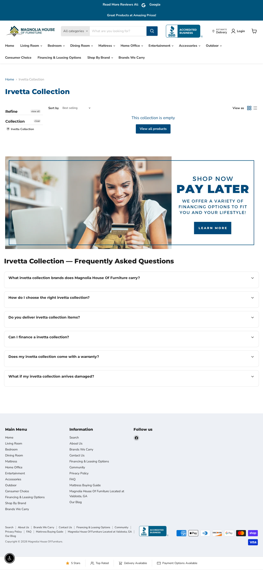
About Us (75, 443)
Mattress (105, 45)
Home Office (131, 45)
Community (77, 467)
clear (37, 121)
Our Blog (75, 502)
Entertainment (160, 45)
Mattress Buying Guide (85, 485)
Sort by (53, 108)
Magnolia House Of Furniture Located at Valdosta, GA (100, 532)
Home (9, 45)
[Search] (152, 31)
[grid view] (249, 108)
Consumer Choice (18, 57)
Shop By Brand (99, 57)
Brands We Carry (132, 57)
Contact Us (76, 455)
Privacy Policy (79, 473)
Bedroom (55, 45)
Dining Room (80, 45)
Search (74, 437)
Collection (15, 121)
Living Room (30, 45)
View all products (153, 129)
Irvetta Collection (22, 129)
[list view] (255, 108)
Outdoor (212, 45)
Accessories (188, 45)
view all (35, 111)
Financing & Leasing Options (59, 57)
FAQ (72, 479)
